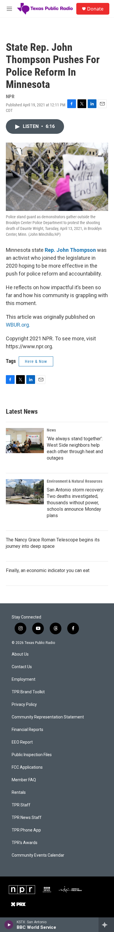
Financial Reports (27, 729)
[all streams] (106, 924)
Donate (95, 8)
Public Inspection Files (32, 755)
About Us (20, 654)
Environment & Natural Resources (74, 481)
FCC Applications (27, 767)
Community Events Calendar (38, 855)
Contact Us (22, 667)
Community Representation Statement (48, 717)
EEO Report (22, 742)
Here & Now (36, 361)
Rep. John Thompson (70, 250)
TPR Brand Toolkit (28, 692)
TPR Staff (21, 805)
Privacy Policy (24, 704)
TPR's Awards (24, 843)
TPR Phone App (26, 830)
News (51, 430)
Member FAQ (24, 780)
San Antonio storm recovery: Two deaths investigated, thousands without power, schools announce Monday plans (75, 502)
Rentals (19, 792)
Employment (23, 679)
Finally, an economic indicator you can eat (47, 570)
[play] (9, 925)
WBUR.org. (18, 325)
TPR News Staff (27, 817)
